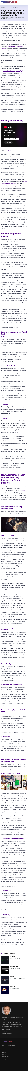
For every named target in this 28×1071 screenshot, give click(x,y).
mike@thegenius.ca (7, 1033)
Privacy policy (5, 1056)
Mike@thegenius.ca (6, 1047)
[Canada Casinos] (9, 2)
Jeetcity (12, 956)
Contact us (4, 1054)
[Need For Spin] (5, 973)
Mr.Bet (12, 976)
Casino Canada (4, 17)
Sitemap (4, 1059)
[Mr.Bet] (5, 983)
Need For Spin (14, 966)
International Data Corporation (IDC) (13, 71)
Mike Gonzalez (4, 7)
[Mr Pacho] (5, 993)
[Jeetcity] (5, 963)
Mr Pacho (12, 986)
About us (4, 1052)
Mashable (8, 150)
